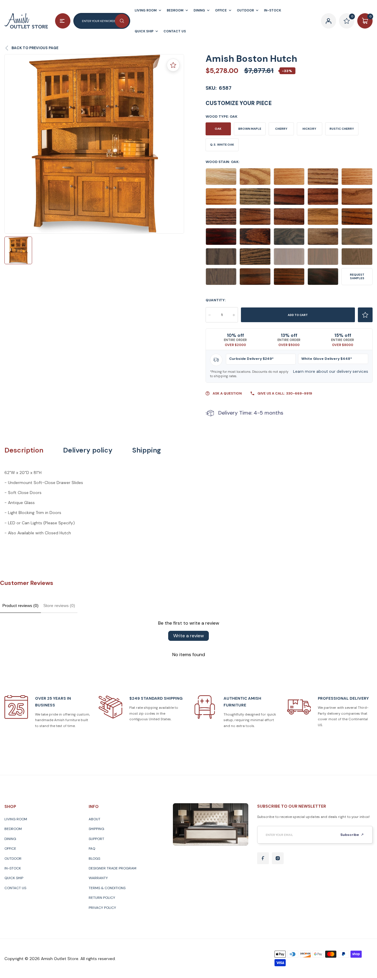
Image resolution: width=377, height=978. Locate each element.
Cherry (281, 129)
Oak (218, 129)
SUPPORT (96, 838)
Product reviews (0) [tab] (20, 605)
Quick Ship (13, 878)
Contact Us (15, 888)
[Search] (122, 21)
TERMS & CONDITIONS (107, 888)
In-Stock (12, 868)
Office (10, 848)
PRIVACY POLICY (102, 907)
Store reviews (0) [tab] (59, 605)
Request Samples (357, 276)
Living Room (15, 819)
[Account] (328, 21)
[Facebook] (263, 858)
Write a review (188, 636)
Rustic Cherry (342, 129)
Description (23, 450)
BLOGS (94, 858)
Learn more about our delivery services (330, 371)
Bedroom (13, 828)
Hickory (309, 129)
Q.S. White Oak (222, 145)
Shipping (146, 450)
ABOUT (94, 819)
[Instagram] (278, 858)
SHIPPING (96, 828)
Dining (10, 838)
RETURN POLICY (102, 897)
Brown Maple (249, 129)
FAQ (92, 848)
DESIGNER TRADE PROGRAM (112, 868)
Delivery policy (88, 450)
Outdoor (13, 858)
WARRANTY (98, 878)
